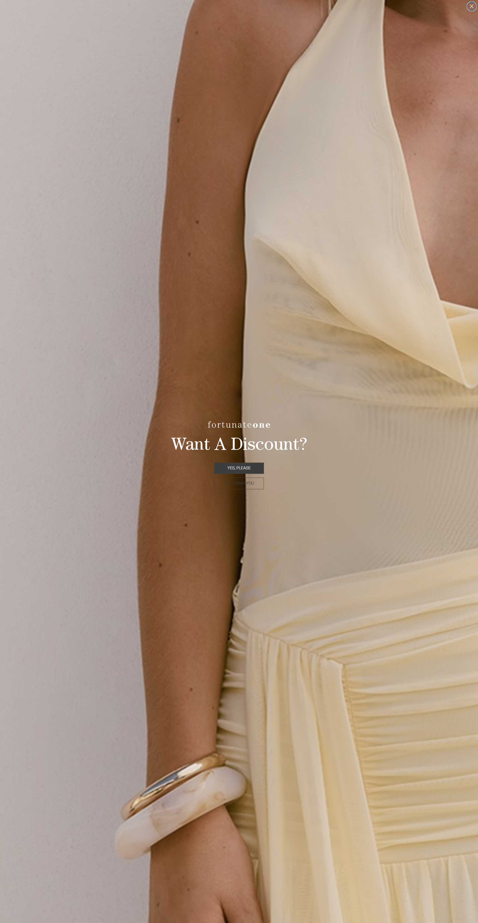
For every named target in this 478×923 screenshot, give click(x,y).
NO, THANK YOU (239, 483)
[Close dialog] (471, 6)
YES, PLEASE (239, 468)
